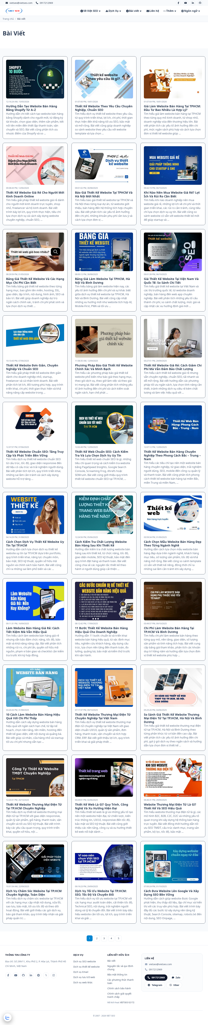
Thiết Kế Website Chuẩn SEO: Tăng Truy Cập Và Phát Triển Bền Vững (35, 453)
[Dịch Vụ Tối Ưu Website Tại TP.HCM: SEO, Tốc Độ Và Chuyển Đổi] (104, 863)
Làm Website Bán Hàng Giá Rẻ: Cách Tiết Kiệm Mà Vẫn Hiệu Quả (32, 630)
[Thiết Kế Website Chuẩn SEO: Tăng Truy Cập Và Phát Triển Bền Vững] (35, 424)
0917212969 (155, 969)
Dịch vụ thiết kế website (86, 966)
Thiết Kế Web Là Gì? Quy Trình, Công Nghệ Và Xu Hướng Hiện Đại (101, 806)
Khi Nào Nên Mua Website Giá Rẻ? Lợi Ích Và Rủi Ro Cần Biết (172, 194)
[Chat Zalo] (8, 1017)
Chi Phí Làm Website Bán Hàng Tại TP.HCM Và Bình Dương (169, 630)
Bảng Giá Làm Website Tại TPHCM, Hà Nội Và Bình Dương (102, 281)
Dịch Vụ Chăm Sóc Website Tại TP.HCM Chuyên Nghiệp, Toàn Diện (34, 893)
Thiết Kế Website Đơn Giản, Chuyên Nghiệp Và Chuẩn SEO (32, 367)
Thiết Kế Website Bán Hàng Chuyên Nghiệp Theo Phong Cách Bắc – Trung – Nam (172, 455)
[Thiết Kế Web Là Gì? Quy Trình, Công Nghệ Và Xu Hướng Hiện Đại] (104, 777)
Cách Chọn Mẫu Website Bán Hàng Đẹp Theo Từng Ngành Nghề (172, 543)
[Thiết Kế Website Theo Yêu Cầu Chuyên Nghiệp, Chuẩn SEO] (104, 79)
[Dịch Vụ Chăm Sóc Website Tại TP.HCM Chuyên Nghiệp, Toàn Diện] (35, 863)
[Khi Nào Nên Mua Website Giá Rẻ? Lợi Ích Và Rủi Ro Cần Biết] (173, 165)
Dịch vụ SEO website (84, 961)
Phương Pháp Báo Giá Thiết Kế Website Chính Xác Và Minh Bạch (104, 367)
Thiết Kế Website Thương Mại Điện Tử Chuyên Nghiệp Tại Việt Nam (103, 716)
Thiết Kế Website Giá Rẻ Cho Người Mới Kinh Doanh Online (35, 194)
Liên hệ (154, 11)
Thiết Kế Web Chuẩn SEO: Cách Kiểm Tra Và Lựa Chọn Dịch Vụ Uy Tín (101, 453)
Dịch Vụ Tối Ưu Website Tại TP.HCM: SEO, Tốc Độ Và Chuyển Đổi (101, 893)
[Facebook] (178, 3)
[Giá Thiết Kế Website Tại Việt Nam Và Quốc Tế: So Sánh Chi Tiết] (173, 252)
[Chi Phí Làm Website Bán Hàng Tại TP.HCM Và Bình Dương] (173, 601)
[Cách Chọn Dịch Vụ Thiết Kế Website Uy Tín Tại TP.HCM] (35, 514)
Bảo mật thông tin (117, 974)
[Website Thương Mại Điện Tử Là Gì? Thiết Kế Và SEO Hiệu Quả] (173, 777)
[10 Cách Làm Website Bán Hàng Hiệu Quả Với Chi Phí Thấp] (35, 687)
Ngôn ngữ (190, 11)
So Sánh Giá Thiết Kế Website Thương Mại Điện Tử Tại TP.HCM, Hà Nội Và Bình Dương (173, 718)
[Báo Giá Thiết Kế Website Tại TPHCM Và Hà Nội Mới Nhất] (104, 165)
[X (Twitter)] (46, 975)
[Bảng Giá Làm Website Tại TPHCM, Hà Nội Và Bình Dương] (104, 252)
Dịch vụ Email (80, 971)
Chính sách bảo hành (119, 988)
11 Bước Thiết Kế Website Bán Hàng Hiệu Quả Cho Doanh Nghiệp (101, 630)
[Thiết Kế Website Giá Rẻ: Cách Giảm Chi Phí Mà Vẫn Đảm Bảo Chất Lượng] (173, 338)
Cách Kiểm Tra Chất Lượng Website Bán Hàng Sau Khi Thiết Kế (101, 543)
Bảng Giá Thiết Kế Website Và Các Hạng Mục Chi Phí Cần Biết (35, 281)
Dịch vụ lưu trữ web (84, 977)
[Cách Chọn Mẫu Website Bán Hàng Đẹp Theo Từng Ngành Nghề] (173, 514)
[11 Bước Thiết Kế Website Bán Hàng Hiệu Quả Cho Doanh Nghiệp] (104, 601)
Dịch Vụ (114, 11)
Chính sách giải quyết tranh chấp (119, 995)
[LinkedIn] (193, 3)
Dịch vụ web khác (83, 982)
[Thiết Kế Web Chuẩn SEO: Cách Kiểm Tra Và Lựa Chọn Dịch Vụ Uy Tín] (104, 424)
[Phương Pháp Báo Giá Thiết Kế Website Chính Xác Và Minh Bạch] (104, 338)
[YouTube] (185, 3)
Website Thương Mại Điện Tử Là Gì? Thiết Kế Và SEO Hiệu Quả (170, 806)
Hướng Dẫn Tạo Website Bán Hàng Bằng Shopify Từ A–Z (31, 108)
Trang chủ (8, 18)
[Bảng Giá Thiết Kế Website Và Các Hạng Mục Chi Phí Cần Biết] (35, 252)
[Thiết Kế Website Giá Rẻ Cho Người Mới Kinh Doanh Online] (35, 165)
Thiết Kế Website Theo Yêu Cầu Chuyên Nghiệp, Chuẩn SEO (104, 108)
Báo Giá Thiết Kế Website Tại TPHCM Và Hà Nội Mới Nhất (104, 194)
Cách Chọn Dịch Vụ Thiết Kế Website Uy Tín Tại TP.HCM (35, 543)
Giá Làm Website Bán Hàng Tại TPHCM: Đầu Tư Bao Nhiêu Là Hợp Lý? (172, 108)
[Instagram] (54, 975)
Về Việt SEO (90, 11)
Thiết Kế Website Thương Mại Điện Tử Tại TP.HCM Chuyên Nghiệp (34, 806)
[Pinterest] (38, 975)
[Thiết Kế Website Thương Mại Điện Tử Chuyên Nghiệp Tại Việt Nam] (104, 687)
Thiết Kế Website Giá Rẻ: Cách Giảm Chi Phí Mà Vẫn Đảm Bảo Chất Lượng (173, 367)
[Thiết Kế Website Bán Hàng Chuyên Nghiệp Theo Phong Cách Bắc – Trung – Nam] (173, 424)
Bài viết (134, 11)
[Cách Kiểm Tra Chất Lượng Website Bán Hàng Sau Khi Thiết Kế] (104, 514)
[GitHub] (200, 3)
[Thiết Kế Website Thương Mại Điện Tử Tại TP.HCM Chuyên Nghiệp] (35, 777)
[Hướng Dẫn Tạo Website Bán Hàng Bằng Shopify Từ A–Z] (35, 79)
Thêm (170, 11)
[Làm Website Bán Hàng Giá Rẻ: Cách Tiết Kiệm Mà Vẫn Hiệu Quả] (35, 601)
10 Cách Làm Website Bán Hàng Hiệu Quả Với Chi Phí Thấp (33, 716)
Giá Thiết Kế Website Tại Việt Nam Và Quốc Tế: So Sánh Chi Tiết (171, 281)
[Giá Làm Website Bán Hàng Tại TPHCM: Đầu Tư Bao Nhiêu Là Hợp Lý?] (173, 79)
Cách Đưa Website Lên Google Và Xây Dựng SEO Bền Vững (171, 893)
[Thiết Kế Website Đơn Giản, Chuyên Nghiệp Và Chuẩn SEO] (35, 338)
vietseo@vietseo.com (21, 2)
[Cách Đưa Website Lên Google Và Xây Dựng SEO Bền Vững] (173, 863)
